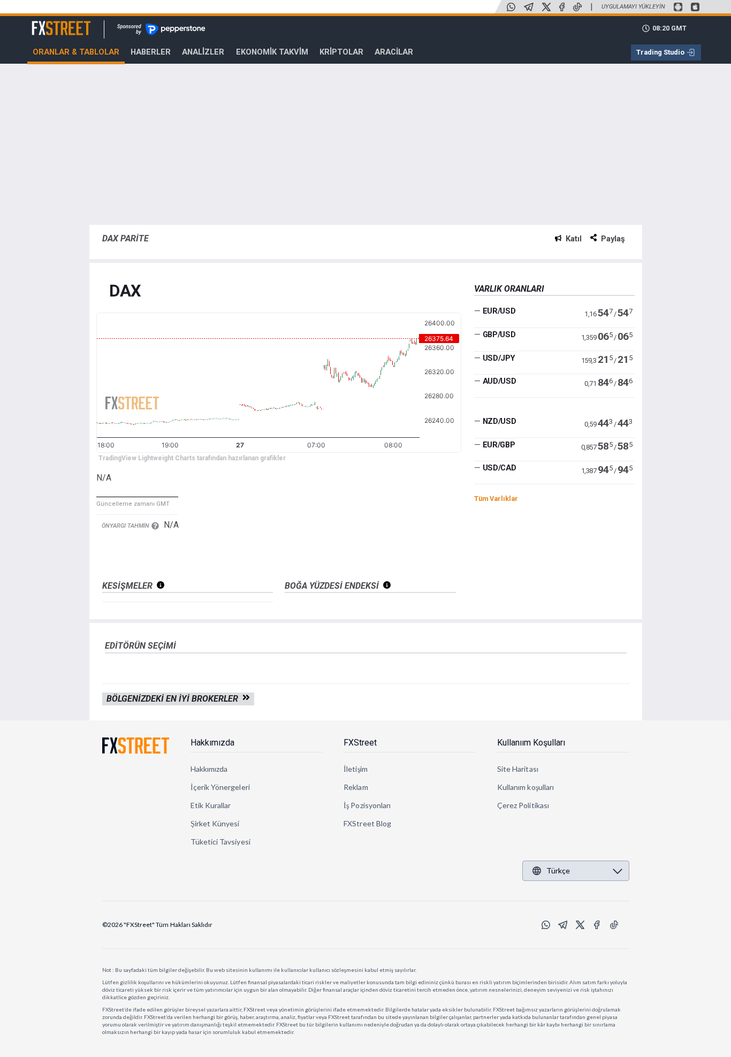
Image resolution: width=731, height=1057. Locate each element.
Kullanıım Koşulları (531, 742)
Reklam (356, 787)
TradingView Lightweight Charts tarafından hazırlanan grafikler (192, 458)
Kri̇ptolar (341, 52)
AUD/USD (499, 381)
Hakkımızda (212, 742)
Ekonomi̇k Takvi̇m (272, 52)
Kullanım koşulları (525, 787)
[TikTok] (577, 7)
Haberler (151, 52)
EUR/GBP (499, 445)
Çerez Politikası (523, 805)
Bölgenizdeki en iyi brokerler (174, 699)
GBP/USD (499, 334)
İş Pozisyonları (367, 805)
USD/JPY (499, 357)
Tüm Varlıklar (496, 499)
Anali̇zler (203, 52)
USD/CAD (499, 468)
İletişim (356, 768)
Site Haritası (517, 768)
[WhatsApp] (511, 7)
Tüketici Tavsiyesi (220, 841)
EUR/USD (499, 311)
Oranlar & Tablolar (76, 52)
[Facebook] (562, 7)
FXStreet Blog (367, 823)
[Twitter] (546, 7)
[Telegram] (529, 7)
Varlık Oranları (509, 289)
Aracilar (394, 52)
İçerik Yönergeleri (220, 787)
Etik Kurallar (211, 805)
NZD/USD (499, 421)
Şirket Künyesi (215, 823)
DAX (125, 291)
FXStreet (48, 22)
